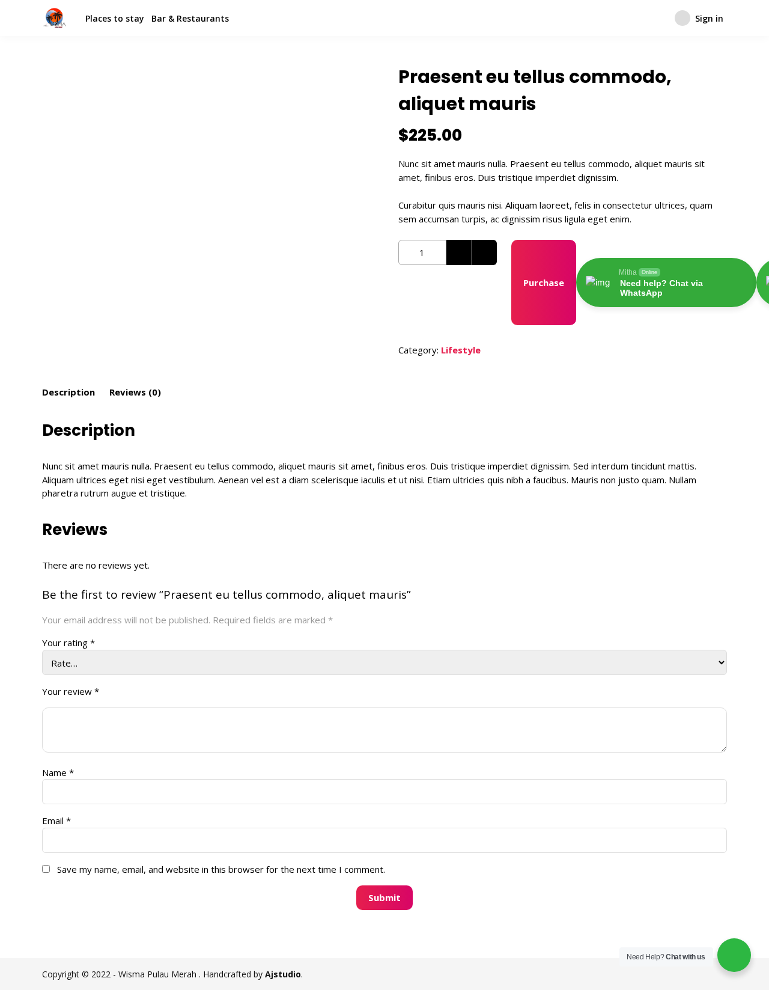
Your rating (68, 643)
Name (58, 772)
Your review (70, 691)
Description (68, 392)
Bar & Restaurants (190, 18)
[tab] (68, 392)
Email (56, 820)
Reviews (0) (135, 392)
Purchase (543, 283)
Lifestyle (461, 350)
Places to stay (114, 18)
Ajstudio (283, 974)
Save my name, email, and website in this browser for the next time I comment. (221, 869)
